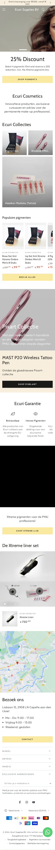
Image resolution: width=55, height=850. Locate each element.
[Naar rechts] (50, 3)
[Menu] (4, 9)
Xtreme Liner (26, 617)
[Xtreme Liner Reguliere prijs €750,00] (27, 569)
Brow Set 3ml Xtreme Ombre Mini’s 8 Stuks (10, 259)
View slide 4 (41, 48)
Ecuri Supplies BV (18, 832)
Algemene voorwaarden (40, 839)
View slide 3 (32, 48)
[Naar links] (4, 3)
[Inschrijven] (51, 783)
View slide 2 (23, 48)
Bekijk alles (27, 277)
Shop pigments (27, 79)
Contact (27, 739)
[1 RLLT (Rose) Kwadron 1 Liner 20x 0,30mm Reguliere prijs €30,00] (39, 591)
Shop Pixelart (27, 384)
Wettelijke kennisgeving (38, 843)
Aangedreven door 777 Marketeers (27, 836)
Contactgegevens (17, 843)
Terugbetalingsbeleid (16, 839)
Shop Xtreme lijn (27, 531)
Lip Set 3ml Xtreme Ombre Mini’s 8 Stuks (35, 259)
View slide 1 (14, 48)
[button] (43, 9)
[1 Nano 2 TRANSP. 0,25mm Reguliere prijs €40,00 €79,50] (12, 591)
